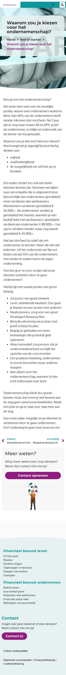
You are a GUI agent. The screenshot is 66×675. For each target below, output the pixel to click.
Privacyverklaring (44, 660)
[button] (53, 5)
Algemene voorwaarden (17, 660)
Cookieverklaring (13, 663)
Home (11, 39)
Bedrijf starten (30, 39)
